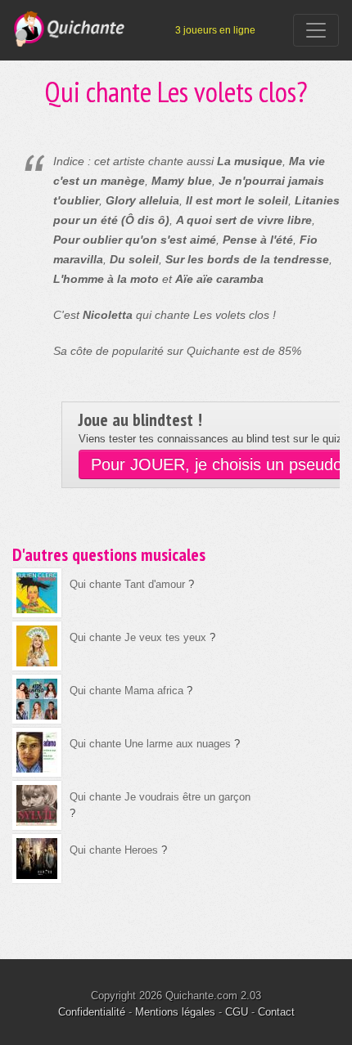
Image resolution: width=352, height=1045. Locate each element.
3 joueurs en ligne (215, 30)
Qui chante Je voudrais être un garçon (160, 797)
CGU (236, 1012)
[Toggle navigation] (316, 30)
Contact (276, 1012)
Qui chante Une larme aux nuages (150, 744)
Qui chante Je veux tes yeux (138, 637)
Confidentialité (91, 1012)
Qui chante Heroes (114, 850)
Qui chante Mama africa (126, 690)
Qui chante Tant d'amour (127, 584)
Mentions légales (175, 1012)
